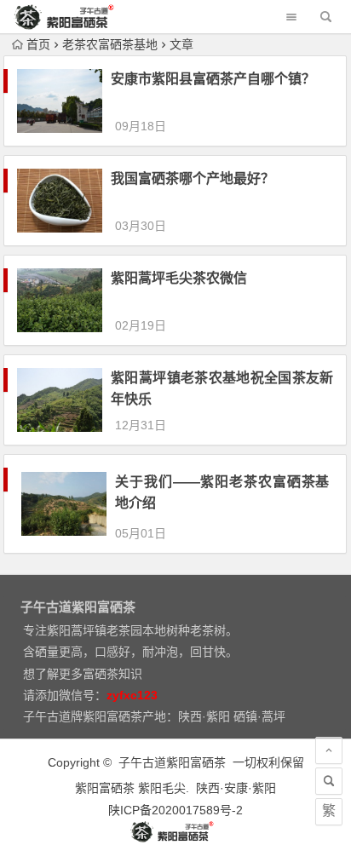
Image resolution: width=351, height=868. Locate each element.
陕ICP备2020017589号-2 (175, 810)
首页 (38, 44)
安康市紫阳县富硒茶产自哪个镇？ (213, 79)
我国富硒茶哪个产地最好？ (192, 178)
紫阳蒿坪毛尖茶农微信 (179, 278)
